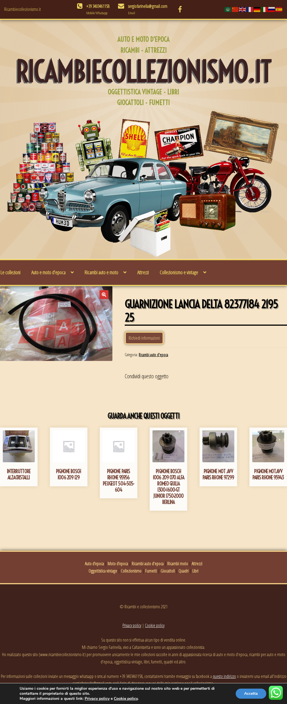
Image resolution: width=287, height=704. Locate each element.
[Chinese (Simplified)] (235, 9)
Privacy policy (131, 625)
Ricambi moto (177, 563)
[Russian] (272, 9)
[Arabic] (228, 9)
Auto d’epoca (94, 563)
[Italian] (264, 9)
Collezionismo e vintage (179, 272)
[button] (103, 294)
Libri (195, 571)
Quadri (184, 571)
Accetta (251, 693)
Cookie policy (155, 625)
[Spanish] (279, 9)
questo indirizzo (224, 676)
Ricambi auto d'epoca (153, 354)
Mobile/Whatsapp (96, 12)
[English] (242, 9)
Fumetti (151, 571)
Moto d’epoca (118, 563)
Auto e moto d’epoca (48, 272)
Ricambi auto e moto (101, 272)
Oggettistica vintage (103, 571)
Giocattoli (168, 571)
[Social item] (180, 9)
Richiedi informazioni (144, 338)
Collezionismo (131, 571)
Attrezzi (143, 272)
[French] (250, 9)
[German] (257, 9)
